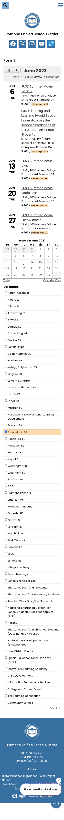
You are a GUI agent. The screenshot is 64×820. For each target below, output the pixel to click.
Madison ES (15, 408)
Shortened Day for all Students (27, 587)
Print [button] (16, 77)
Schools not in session (22, 581)
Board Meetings (18, 574)
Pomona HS (15, 547)
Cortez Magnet (17, 333)
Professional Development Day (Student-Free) (28, 642)
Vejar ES (13, 459)
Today (7, 280)
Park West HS (16, 540)
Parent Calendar (18, 293)
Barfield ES (14, 327)
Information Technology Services (29, 682)
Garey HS (14, 520)
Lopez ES (13, 401)
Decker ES (14, 340)
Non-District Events (20, 651)
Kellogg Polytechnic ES (22, 367)
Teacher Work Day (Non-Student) (30, 601)
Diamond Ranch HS (20, 493)
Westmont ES (16, 473)
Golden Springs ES (19, 354)
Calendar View (52, 280)
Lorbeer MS (15, 527)
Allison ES (14, 306)
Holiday (12, 623)
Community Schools (20, 703)
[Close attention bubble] (58, 780)
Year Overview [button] (32, 77)
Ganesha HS (15, 513)
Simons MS (14, 561)
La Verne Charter (19, 381)
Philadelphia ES (17, 432)
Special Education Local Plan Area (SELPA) (29, 660)
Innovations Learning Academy (27, 669)
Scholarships (16, 347)
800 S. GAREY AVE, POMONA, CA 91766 (32, 755)
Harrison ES (15, 360)
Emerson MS (16, 500)
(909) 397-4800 (36, 761)
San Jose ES (15, 452)
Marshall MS (15, 533)
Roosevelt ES (16, 445)
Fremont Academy (20, 506)
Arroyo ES (14, 320)
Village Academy (18, 567)
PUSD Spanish (16, 479)
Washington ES (17, 466)
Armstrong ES (16, 313)
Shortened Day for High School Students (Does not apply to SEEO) (33, 632)
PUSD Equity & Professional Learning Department (31, 417)
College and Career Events (25, 689)
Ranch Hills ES (16, 439)
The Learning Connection (24, 696)
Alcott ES (13, 300)
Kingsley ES (15, 374)
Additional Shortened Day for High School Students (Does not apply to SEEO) (30, 612)
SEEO (11, 554)
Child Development (20, 676)
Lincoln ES (14, 394)
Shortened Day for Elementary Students (33, 594)
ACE (10, 486)
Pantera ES (15, 425)
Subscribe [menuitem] (52, 77)
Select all (55, 708)
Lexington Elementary (22, 387)
